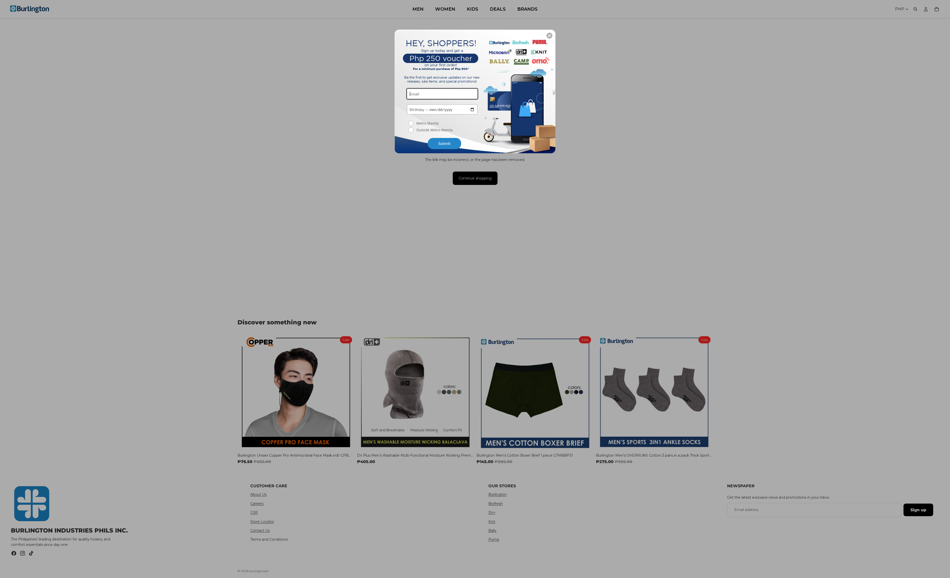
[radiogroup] (442, 127)
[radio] (442, 123)
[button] (549, 36)
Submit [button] (444, 143)
